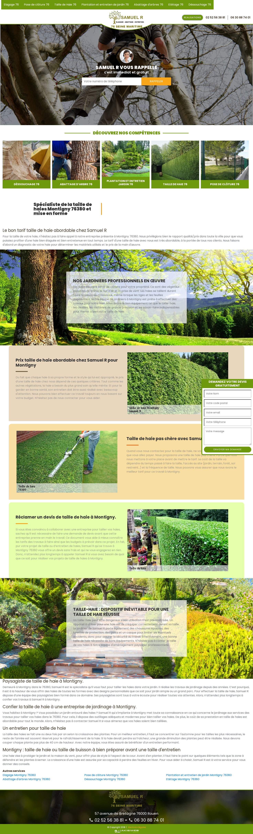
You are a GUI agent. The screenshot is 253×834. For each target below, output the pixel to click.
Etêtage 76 (175, 5)
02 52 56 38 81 (108, 820)
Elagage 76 (11, 5)
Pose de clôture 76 (36, 5)
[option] (26, 164)
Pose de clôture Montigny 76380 (106, 775)
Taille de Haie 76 (65, 5)
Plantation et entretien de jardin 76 (105, 5)
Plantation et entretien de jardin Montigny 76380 (199, 775)
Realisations (192, 17)
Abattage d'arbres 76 (148, 5)
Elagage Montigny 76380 (19, 775)
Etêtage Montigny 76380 (182, 779)
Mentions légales (137, 827)
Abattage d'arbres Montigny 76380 (26, 779)
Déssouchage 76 (199, 5)
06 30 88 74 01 (148, 820)
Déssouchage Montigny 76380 (104, 779)
